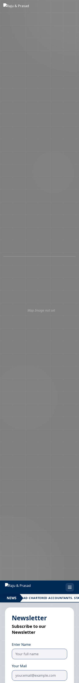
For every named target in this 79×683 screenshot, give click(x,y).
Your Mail (19, 666)
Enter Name (21, 644)
